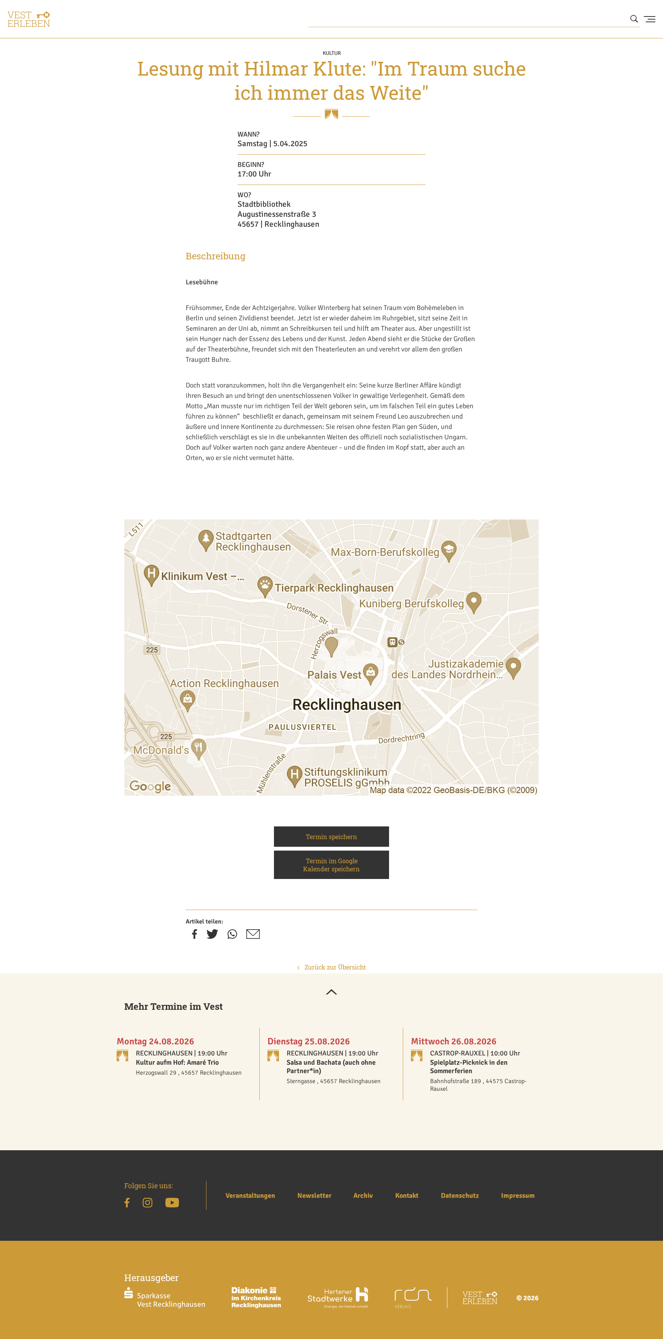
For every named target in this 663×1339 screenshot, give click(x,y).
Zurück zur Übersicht (334, 967)
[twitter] (212, 936)
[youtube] (172, 1204)
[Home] (29, 19)
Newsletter (314, 1195)
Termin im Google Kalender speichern (331, 865)
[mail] (253, 936)
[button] (331, 992)
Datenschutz (460, 1195)
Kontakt (407, 1195)
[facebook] (194, 936)
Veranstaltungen (250, 1195)
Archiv (363, 1195)
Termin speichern (331, 837)
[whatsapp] (232, 936)
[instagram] (147, 1204)
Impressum (518, 1195)
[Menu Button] (649, 19)
